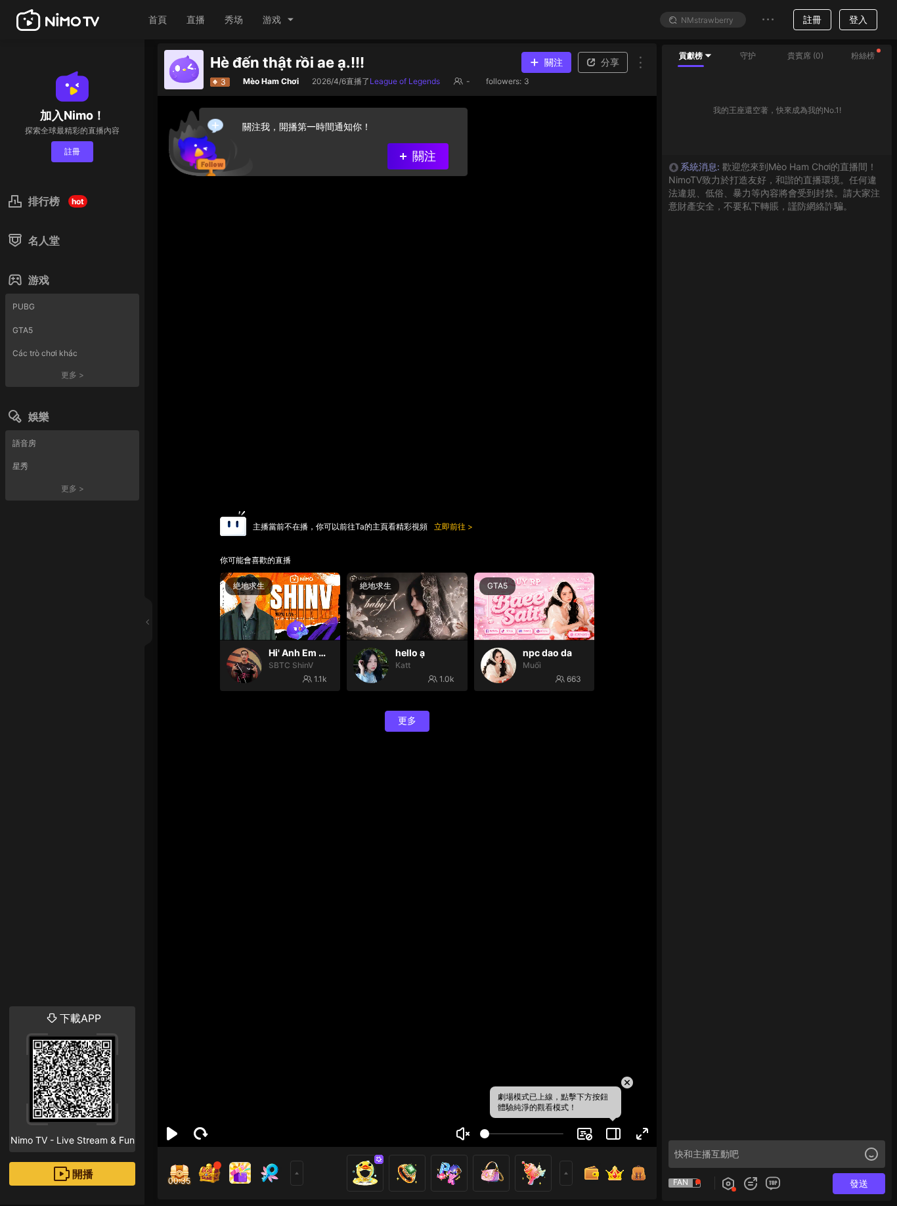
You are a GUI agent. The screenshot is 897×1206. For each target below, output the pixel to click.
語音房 (24, 443)
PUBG (23, 306)
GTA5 (22, 330)
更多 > (72, 375)
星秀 (20, 466)
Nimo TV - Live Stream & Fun (73, 1079)
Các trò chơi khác (44, 353)
